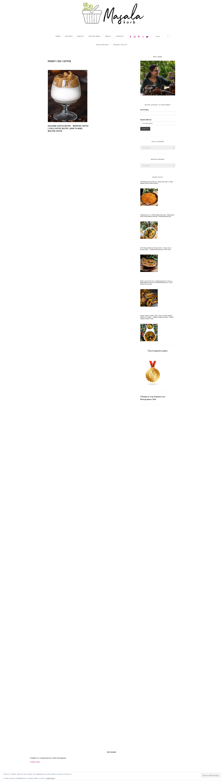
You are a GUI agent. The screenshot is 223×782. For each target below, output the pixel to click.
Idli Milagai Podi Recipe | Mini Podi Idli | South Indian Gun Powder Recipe (156, 182)
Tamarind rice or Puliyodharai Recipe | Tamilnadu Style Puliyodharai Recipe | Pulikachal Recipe (157, 215)
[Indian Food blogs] (152, 385)
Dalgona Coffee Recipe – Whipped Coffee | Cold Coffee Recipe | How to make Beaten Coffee (68, 128)
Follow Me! (35, 762)
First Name (144, 110)
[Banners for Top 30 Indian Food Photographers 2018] (157, 399)
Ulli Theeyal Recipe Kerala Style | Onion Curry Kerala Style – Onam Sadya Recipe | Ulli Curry (155, 248)
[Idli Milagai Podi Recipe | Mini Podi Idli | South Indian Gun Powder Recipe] (149, 205)
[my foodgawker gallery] (158, 351)
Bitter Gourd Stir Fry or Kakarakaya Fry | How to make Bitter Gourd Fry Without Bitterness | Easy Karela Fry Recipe (156, 282)
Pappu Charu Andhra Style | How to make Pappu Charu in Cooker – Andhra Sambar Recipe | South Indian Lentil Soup (156, 317)
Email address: (146, 120)
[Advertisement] (157, 444)
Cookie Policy (50, 778)
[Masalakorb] (111, 29)
